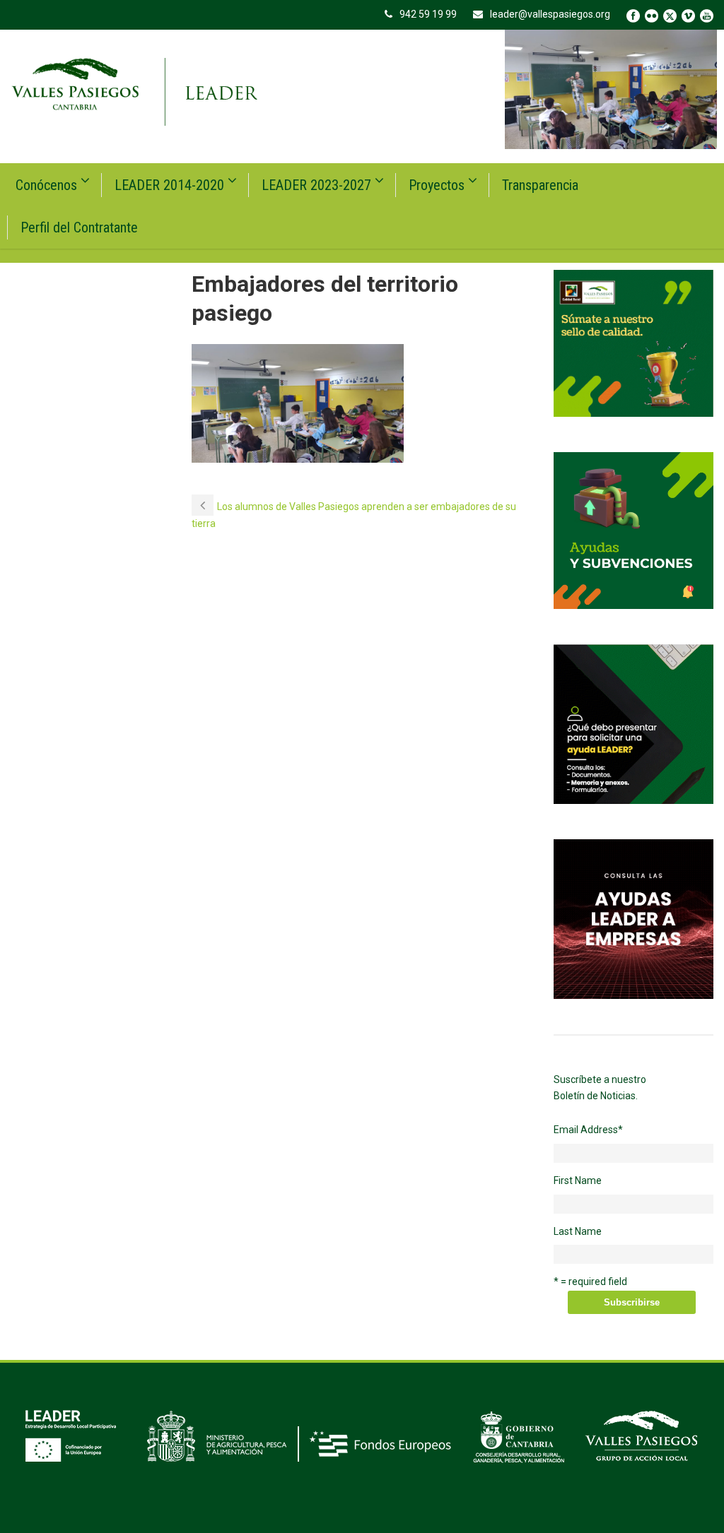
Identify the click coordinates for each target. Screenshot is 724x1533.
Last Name (578, 1231)
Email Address (588, 1129)
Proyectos (437, 185)
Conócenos (46, 185)
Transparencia (540, 185)
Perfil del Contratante (79, 227)
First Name (578, 1180)
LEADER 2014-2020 (169, 185)
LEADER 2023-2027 (316, 185)
